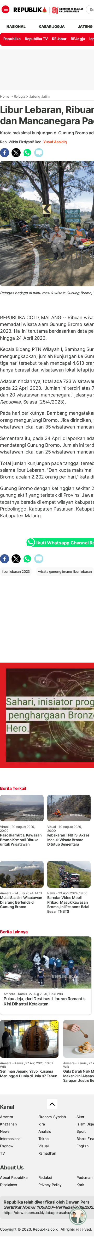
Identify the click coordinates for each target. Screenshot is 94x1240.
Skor (80, 1117)
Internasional (10, 1138)
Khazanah (8, 1124)
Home (4, 96)
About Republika (14, 1177)
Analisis (44, 1131)
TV (2, 1153)
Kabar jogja (52, 26)
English (83, 1146)
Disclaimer (8, 1184)
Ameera (6, 1117)
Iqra (41, 1124)
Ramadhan (47, 1153)
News (5, 1131)
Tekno (43, 1138)
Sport (81, 1131)
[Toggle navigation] (5, 9)
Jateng (85, 26)
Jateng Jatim (39, 96)
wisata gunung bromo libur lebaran (65, 571)
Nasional (16, 26)
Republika (12, 38)
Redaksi (45, 1177)
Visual (43, 1146)
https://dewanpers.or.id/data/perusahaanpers (42, 1212)
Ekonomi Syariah (52, 1117)
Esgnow (7, 1146)
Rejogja (19, 96)
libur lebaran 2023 (16, 571)
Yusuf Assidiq (55, 142)
